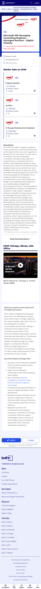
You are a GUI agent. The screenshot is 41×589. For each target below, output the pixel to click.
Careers (4, 476)
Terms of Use (20, 573)
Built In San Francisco (10, 549)
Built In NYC (6, 545)
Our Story (5, 472)
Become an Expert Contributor (13, 497)
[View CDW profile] (20, 19)
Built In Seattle (7, 553)
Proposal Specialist (13, 83)
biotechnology (24, 380)
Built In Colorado (8, 537)
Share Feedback (7, 509)
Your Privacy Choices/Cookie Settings (20, 576)
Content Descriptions (9, 484)
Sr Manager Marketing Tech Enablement (20, 128)
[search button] (31, 3)
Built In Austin (7, 522)
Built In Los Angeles (9, 541)
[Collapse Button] (35, 91)
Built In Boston (7, 526)
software (18, 383)
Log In (37, 3)
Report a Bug (7, 513)
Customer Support (8, 505)
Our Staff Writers (8, 480)
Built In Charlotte (8, 530)
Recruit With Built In (9, 493)
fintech (11, 383)
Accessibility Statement (20, 563)
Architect (9, 105)
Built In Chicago (8, 534)
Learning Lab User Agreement (20, 560)
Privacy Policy (20, 570)
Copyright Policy (20, 566)
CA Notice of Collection (20, 580)
